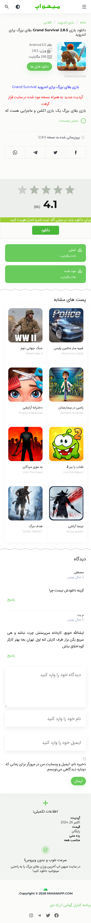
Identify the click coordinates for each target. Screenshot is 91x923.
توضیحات (69, 120)
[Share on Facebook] (76, 152)
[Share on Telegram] (35, 152)
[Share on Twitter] (56, 152)
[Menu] (84, 7)
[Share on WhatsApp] (15, 152)
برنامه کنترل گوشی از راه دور (70, 905)
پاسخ (11, 600)
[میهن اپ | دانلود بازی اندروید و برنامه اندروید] (45, 889)
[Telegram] (39, 915)
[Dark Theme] (18, 7)
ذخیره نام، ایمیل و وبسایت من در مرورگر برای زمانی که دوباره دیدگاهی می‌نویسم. (46, 766)
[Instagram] (31, 915)
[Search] (7, 7)
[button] (39, 66)
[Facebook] (56, 915)
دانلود (45, 230)
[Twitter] (48, 915)
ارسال (78, 781)
